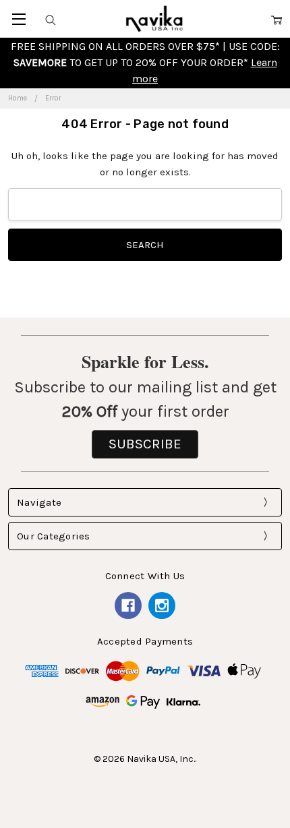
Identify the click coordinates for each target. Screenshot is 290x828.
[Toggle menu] (18, 18)
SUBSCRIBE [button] (145, 444)
